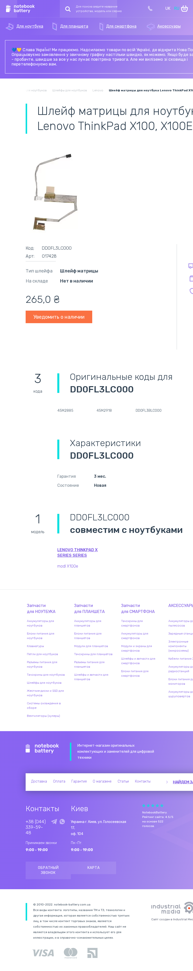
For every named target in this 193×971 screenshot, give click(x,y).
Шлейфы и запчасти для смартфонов (138, 661)
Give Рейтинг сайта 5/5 (162, 805)
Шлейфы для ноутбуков (44, 682)
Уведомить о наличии (58, 317)
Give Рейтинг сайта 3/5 (153, 805)
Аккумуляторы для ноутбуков (40, 623)
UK (167, 8)
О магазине (102, 781)
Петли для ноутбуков (42, 654)
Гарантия (79, 781)
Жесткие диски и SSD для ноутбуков (45, 693)
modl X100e (67, 566)
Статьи (123, 781)
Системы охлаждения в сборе (44, 706)
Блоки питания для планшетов (88, 636)
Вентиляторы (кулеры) (43, 716)
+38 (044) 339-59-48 (36, 827)
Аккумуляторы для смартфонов (134, 636)
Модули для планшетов (91, 646)
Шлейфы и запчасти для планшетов (91, 677)
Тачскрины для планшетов (93, 654)
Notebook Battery (42, 749)
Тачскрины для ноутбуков (46, 674)
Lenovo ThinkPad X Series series (77, 552)
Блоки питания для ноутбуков (40, 636)
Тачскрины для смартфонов (132, 623)
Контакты (143, 781)
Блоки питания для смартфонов (135, 673)
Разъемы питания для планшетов (89, 664)
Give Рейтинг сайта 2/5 (148, 805)
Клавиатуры (35, 646)
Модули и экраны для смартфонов (136, 648)
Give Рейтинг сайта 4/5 (157, 805)
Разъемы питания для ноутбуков (42, 664)
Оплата (59, 781)
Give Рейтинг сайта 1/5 (143, 805)
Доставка (39, 781)
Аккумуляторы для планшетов (87, 623)
